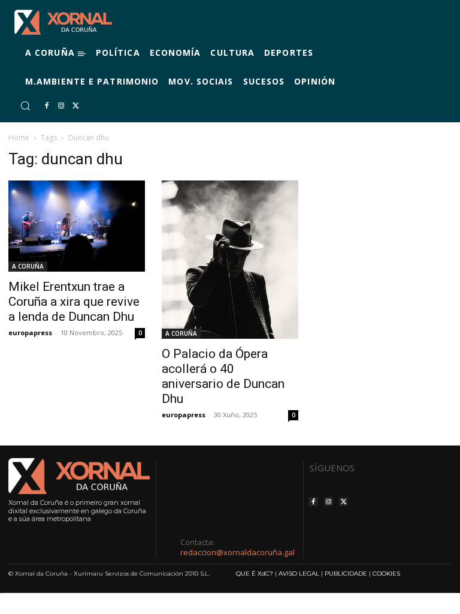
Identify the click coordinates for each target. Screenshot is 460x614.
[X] (75, 106)
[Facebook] (47, 106)
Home (18, 138)
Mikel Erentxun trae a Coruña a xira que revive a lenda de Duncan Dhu (74, 301)
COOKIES (386, 573)
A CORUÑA (28, 266)
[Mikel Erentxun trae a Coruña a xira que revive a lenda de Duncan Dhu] (76, 226)
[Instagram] (61, 106)
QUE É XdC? (254, 573)
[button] (25, 105)
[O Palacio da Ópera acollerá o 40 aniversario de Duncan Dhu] (230, 259)
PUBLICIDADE (346, 573)
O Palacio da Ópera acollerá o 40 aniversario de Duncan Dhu (223, 376)
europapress (30, 332)
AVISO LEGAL (299, 573)
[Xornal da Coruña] (63, 22)
